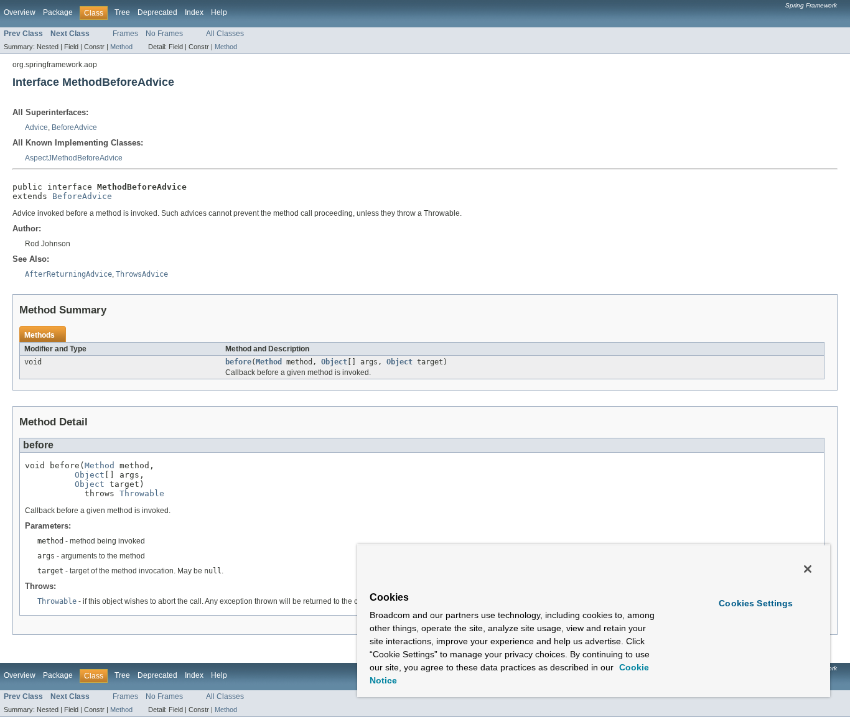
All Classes (225, 33)
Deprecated (157, 12)
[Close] (807, 569)
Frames (125, 33)
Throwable (141, 493)
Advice (36, 127)
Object (334, 362)
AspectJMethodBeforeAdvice (74, 158)
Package (58, 12)
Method (121, 46)
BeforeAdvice (74, 127)
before (238, 362)
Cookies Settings (756, 603)
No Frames (164, 33)
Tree (122, 12)
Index (194, 12)
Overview (19, 12)
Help (219, 12)
